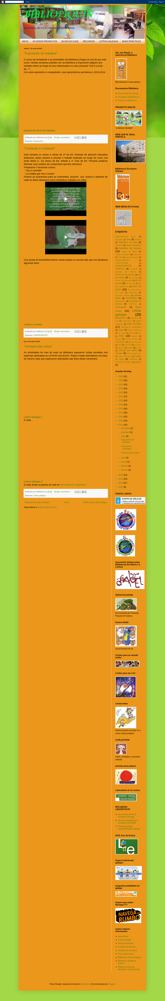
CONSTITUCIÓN (121, 263)
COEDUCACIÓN (122, 260)
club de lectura (132, 257)
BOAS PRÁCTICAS (131, 41)
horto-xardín (120, 307)
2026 (121, 376)
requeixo (121, 348)
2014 (121, 425)
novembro (126, 428)
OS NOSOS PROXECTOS (45, 41)
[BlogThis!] (78, 137)
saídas (138, 348)
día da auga (133, 278)
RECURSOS (89, 41)
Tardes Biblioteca (124, 356)
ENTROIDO (131, 298)
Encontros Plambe (122, 295)
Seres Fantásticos (134, 353)
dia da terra (130, 283)
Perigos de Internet (126, 947)
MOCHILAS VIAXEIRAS (131, 327)
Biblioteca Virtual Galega (129, 957)
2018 (121, 409)
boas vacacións (133, 245)
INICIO (25, 41)
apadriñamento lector (125, 236)
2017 (121, 413)
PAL (139, 333)
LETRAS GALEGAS (108, 41)
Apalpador (119, 240)
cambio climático (122, 254)
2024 (121, 384)
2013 (121, 475)
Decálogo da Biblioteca (128, 97)
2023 (121, 388)
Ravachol (128, 345)
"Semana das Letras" (38, 346)
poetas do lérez (131, 339)
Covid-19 (134, 269)
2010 (121, 487)
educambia (123, 936)
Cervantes (137, 254)
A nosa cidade (124, 940)
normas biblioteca (134, 330)
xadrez (138, 362)
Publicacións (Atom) (47, 507)
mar (116, 321)
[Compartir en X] (80, 137)
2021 (121, 396)
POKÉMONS (120, 342)
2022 (121, 392)
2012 (121, 479)
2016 (121, 417)
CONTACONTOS (40, 335)
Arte (128, 239)
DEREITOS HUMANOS (124, 275)
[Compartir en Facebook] (83, 137)
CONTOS (119, 269)
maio (123, 458)
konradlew (85, 984)
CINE (120, 257)
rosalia (130, 348)
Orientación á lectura (127, 950)
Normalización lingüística (73, 484)
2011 (120, 483)
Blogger (111, 984)
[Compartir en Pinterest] (85, 137)
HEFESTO (133, 304)
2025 (121, 380)
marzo (124, 462)
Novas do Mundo (126, 943)
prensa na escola (134, 342)
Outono (132, 333)
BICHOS (118, 245)
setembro (125, 432)
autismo (138, 239)
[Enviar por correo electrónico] (75, 137)
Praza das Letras (125, 954)
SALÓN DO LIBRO (128, 350)
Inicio (66, 502)
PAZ (121, 336)
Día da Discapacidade (123, 280)
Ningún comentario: (62, 137)
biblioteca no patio (128, 242)
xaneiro (124, 470)
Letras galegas (40, 495)
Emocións (133, 292)
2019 (121, 405)
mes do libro (134, 323)
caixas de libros (129, 251)
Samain (118, 353)
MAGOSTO (120, 318)
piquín (134, 336)
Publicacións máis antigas (95, 502)
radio (119, 345)
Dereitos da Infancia (125, 272)
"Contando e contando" (39, 148)
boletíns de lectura (130, 248)
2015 (121, 421)
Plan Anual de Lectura (128, 93)
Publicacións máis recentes (37, 502)
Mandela (134, 318)
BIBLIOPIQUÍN (58, 14)
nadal (121, 330)
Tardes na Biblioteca (127, 100)
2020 (121, 400)
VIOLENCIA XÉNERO (123, 362)
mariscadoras (127, 321)
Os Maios (122, 333)
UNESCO (133, 359)
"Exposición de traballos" (40, 53)
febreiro (124, 466)
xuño (123, 436)
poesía (118, 339)
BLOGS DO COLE (70, 41)
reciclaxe (137, 345)
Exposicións (38, 141)
